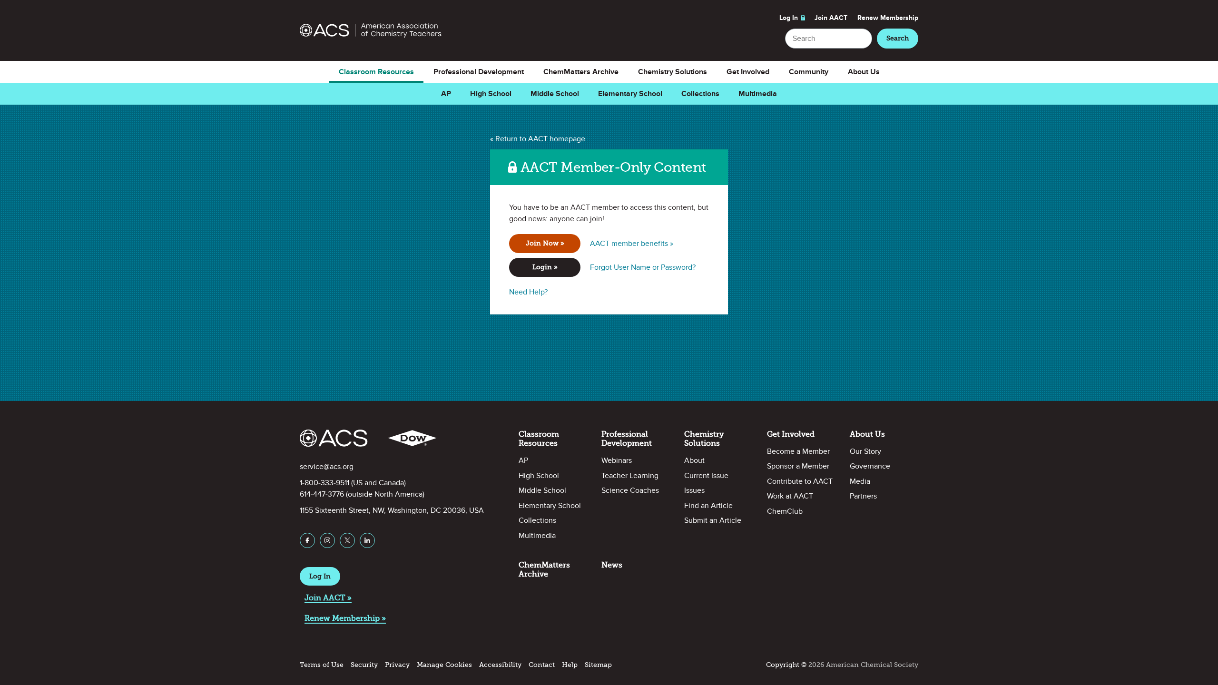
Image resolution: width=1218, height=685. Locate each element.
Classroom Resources (376, 72)
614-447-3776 (322, 494)
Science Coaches (630, 490)
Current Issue (706, 475)
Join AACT (831, 18)
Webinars (616, 460)
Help (570, 665)
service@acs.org (327, 466)
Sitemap (598, 665)
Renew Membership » (345, 618)
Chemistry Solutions (672, 72)
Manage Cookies (444, 665)
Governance (870, 466)
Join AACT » (328, 597)
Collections (700, 93)
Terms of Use (322, 665)
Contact (542, 665)
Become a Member (798, 451)
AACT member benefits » (631, 243)
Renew (887, 18)
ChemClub (785, 511)
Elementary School (630, 93)
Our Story (865, 451)
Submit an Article (712, 520)
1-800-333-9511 (324, 483)
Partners (863, 496)
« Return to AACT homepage (537, 139)
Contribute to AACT (800, 481)
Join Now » (545, 243)
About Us (864, 72)
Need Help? (528, 292)
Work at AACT (790, 496)
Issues (694, 490)
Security (364, 665)
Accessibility (500, 665)
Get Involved (748, 72)
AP (446, 93)
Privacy (397, 665)
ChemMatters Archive (581, 72)
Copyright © (786, 665)
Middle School (554, 93)
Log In (788, 18)
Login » (545, 267)
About (694, 460)
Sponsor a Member (798, 466)
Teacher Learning (629, 475)
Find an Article (708, 505)
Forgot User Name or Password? (643, 267)
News (611, 564)
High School (490, 93)
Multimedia (757, 93)
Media (860, 481)
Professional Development (478, 72)
